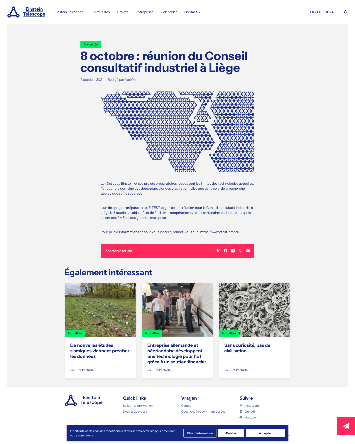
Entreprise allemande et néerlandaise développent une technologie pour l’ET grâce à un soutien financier (176, 354)
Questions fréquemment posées (203, 411)
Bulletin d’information (138, 405)
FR (312, 12)
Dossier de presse (135, 411)
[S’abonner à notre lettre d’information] (346, 426)
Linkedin (251, 411)
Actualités (90, 44)
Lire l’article (84, 370)
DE (326, 12)
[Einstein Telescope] (26, 12)
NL (334, 12)
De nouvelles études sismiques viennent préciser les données (99, 351)
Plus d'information (200, 433)
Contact (186, 405)
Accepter (265, 433)
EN (319, 12)
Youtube (250, 417)
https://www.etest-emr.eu (219, 232)
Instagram (252, 405)
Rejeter (231, 433)
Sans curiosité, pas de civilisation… (247, 348)
